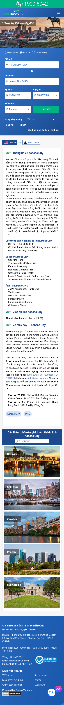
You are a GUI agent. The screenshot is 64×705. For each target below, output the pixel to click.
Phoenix (11, 552)
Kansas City (33, 142)
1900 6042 (36, 4)
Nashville (12, 454)
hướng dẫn (32, 361)
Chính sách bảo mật (12, 684)
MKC (27, 414)
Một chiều (13, 52)
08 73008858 (46, 375)
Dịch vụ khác (40, 675)
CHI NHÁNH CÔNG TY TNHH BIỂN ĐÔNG (24, 625)
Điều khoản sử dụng (12, 680)
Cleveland (12, 519)
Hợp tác (37, 680)
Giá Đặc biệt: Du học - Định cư (43, 130)
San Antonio (14, 584)
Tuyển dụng (40, 684)
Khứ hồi (26, 52)
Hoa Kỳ (13, 142)
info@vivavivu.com (38, 378)
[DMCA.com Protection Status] (11, 695)
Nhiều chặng (41, 52)
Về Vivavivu (7, 675)
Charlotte (12, 486)
